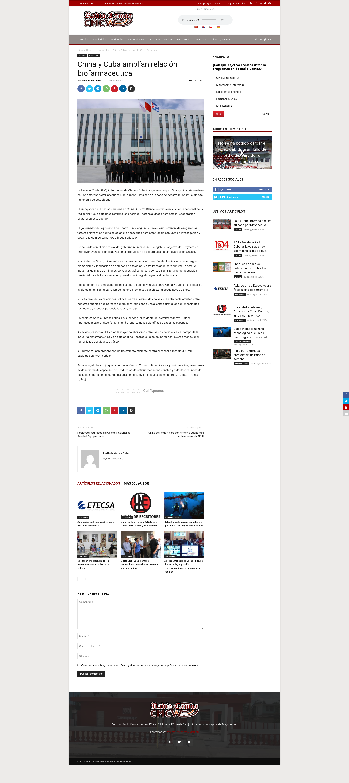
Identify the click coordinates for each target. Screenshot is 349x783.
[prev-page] (79, 579)
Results (265, 114)
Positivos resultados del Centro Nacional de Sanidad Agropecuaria (103, 434)
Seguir (265, 197)
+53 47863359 (93, 3)
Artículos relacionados (98, 483)
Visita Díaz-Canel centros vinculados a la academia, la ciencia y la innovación (140, 564)
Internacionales (136, 39)
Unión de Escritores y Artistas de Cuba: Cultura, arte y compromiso (251, 311)
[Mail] (260, 3)
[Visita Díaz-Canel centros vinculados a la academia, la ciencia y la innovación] (141, 544)
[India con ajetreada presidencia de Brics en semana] (222, 354)
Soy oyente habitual (228, 77)
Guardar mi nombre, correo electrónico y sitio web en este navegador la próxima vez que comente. (140, 665)
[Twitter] (265, 3)
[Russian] (210, 27)
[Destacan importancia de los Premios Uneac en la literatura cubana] (97, 544)
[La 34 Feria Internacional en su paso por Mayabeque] (222, 224)
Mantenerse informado (230, 85)
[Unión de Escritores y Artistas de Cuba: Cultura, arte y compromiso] (141, 505)
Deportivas (201, 39)
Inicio (80, 50)
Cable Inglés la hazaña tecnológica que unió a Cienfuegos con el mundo (251, 333)
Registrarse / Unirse (237, 3)
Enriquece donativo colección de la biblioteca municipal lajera (251, 268)
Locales (84, 39)
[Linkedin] (123, 88)
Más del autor (136, 483)
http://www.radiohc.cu (113, 458)
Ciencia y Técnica (221, 39)
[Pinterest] (114, 88)
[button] (251, 3)
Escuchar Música (226, 99)
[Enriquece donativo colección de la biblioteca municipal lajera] (222, 267)
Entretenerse (224, 105)
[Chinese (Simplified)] (196, 27)
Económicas (183, 39)
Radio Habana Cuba (91, 80)
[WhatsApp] (106, 88)
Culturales (83, 556)
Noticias (90, 50)
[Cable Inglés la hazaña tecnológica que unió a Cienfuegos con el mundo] (184, 505)
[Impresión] (131, 88)
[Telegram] (97, 88)
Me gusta (264, 189)
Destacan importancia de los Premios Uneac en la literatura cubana (93, 564)
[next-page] (85, 579)
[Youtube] (270, 3)
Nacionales (117, 39)
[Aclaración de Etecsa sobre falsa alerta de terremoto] (97, 505)
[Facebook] (256, 3)
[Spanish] (218, 27)
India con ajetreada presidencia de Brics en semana (249, 355)
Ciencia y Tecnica (172, 517)
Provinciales (99, 39)
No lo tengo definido (228, 91)
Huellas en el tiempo (161, 39)
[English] (203, 27)
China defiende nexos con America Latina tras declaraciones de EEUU (176, 434)
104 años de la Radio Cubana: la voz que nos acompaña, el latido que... (251, 247)
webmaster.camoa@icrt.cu (136, 3)
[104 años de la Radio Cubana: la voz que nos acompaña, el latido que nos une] (222, 245)
